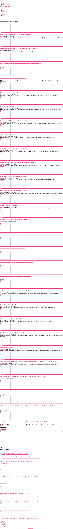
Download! (2, 21)
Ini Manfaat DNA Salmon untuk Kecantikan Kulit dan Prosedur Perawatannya (19, 48)
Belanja (3, 12)
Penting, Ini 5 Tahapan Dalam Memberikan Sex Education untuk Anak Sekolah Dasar (20, 63)
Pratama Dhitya (2, 122)
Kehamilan (3, 13)
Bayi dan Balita (4, 11)
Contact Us (3, 522)
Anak (3, 10)
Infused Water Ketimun (6, 347)
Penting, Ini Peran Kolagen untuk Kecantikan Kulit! (12, 248)
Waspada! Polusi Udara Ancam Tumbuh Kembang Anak (13, 148)
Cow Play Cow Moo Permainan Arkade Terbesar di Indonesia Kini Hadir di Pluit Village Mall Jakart (24, 421)
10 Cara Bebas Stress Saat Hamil (8, 234)
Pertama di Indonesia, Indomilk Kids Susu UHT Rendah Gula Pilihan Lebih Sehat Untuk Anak (22, 391)
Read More (2, 52)
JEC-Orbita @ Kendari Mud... (6, 4)
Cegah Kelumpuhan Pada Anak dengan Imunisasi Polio (13, 190)
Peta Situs (3, 523)
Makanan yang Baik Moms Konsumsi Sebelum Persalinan (14, 120)
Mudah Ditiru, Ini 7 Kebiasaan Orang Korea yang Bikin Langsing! (16, 34)
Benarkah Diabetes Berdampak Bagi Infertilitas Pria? (13, 78)
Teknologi (3, 15)
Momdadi (1, 192)
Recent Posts (4, 451)
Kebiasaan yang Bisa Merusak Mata (9, 205)
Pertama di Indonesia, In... (6, 3)
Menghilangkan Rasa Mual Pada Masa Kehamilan (12, 318)
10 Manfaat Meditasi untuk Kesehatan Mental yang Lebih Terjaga (16, 290)
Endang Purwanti (2, 108)
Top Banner (4, 525)
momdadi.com (5, 520)
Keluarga (3, 14)
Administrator (2, 221)
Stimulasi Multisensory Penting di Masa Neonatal (12, 92)
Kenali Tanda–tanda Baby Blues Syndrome (10, 106)
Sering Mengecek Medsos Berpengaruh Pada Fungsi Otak (14, 176)
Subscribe (3, 524)
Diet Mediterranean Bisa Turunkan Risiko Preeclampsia (13, 332)
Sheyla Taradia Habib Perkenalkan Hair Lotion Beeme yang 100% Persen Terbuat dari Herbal (23, 376)
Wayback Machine (30, 528)
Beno (1, 150)
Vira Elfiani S (2, 164)
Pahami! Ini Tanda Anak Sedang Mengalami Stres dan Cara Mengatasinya (18, 162)
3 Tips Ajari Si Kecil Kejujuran (7, 134)
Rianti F (1, 36)
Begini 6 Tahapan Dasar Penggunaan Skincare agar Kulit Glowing (16, 276)
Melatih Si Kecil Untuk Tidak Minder (9, 304)
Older (5, 429)
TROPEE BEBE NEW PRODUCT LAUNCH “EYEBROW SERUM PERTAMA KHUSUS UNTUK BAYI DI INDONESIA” (29, 361)
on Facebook (5, 463)
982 (3, 429)
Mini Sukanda (2, 94)
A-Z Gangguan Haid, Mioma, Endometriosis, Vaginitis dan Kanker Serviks (18, 219)
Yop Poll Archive (4, 526)
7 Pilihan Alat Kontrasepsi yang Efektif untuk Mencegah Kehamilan (16, 262)
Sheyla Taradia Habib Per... (6, 2)
